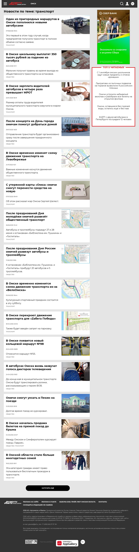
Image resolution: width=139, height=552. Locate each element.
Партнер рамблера (46, 542)
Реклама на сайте (30, 502)
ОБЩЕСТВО (10, 77)
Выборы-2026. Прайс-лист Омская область (77, 502)
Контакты (103, 502)
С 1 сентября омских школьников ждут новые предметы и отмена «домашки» (113, 74)
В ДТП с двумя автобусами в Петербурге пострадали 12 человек (113, 118)
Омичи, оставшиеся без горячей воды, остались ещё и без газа (113, 107)
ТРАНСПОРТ (10, 45)
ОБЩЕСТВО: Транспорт (15, 446)
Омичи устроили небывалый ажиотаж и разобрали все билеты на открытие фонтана (113, 96)
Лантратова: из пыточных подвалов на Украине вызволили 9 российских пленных (113, 85)
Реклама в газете (49, 502)
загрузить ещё (48, 488)
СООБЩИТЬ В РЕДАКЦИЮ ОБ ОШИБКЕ (38, 505)
